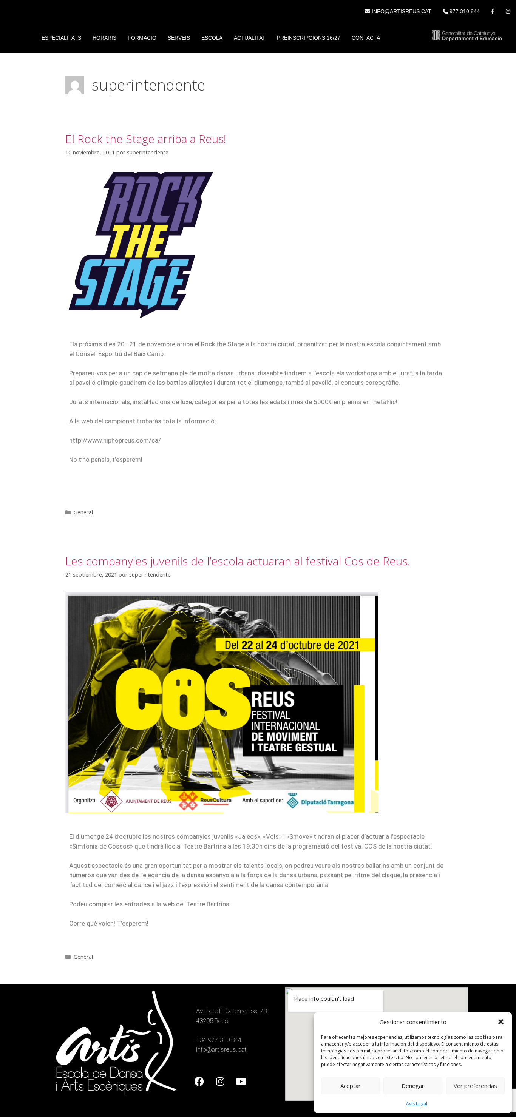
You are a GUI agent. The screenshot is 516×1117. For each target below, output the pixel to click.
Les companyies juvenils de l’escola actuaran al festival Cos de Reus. (237, 561)
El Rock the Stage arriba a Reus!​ (145, 139)
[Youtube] (241, 1081)
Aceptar (350, 1085)
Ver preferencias (475, 1085)
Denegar (413, 1085)
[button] (501, 1022)
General (83, 512)
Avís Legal (416, 1103)
